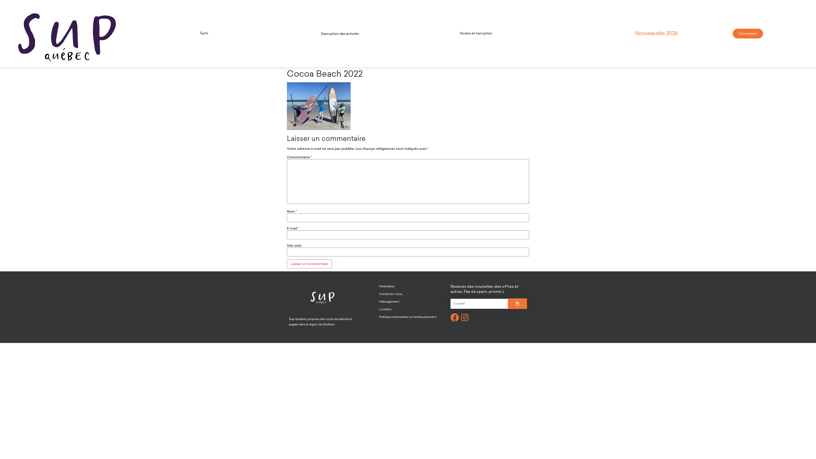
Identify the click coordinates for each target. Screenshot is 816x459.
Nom (292, 211)
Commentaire (299, 157)
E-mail (293, 228)
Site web (294, 245)
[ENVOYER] (517, 303)
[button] (203, 33)
